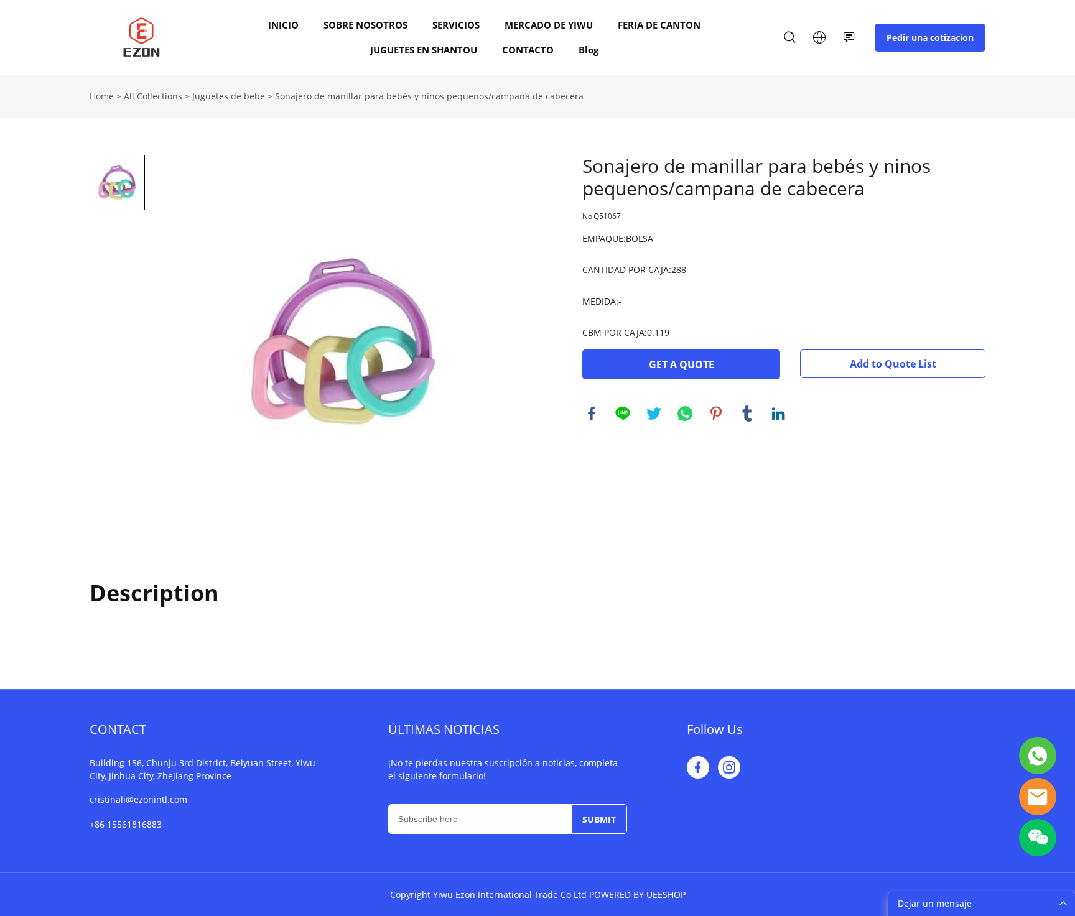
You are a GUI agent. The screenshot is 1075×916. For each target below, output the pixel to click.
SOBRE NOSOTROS (365, 25)
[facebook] (698, 767)
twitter (654, 413)
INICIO (283, 25)
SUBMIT (599, 819)
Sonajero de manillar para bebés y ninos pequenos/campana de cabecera (429, 96)
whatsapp (685, 413)
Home (102, 96)
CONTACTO (528, 50)
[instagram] (729, 767)
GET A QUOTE (681, 364)
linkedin (778, 413)
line (622, 413)
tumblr (747, 413)
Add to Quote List (893, 364)
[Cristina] (1037, 755)
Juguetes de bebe (228, 96)
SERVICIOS (456, 25)
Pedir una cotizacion (930, 38)
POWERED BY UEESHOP (637, 894)
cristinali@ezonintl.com (138, 799)
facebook (591, 413)
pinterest (716, 413)
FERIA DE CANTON (659, 25)
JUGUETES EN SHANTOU (423, 50)
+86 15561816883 (126, 824)
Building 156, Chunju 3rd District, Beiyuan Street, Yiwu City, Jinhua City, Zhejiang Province (202, 769)
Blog (588, 50)
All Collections (153, 96)
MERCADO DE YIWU (549, 25)
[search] (789, 39)
